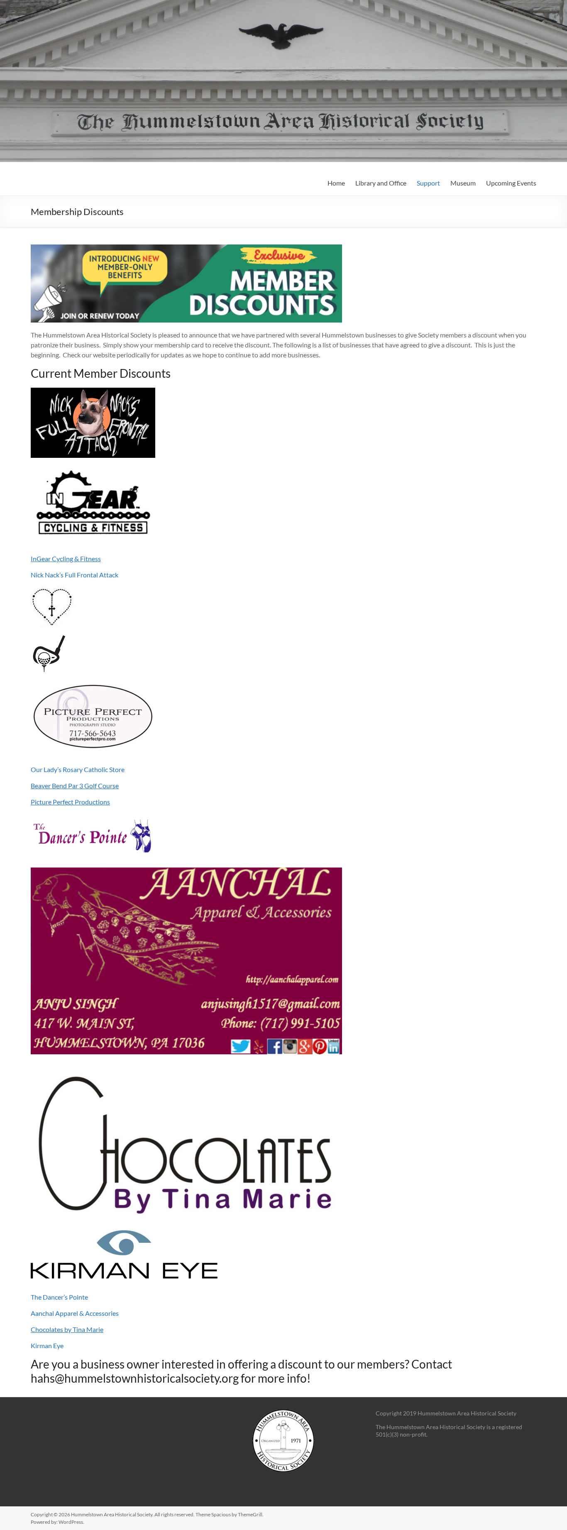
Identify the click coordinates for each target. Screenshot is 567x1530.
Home (336, 183)
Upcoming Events (511, 183)
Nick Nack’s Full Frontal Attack (74, 575)
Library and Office (380, 183)
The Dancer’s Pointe (59, 1297)
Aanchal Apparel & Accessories (75, 1313)
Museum (463, 183)
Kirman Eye (47, 1345)
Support (428, 183)
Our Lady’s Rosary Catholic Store (78, 769)
